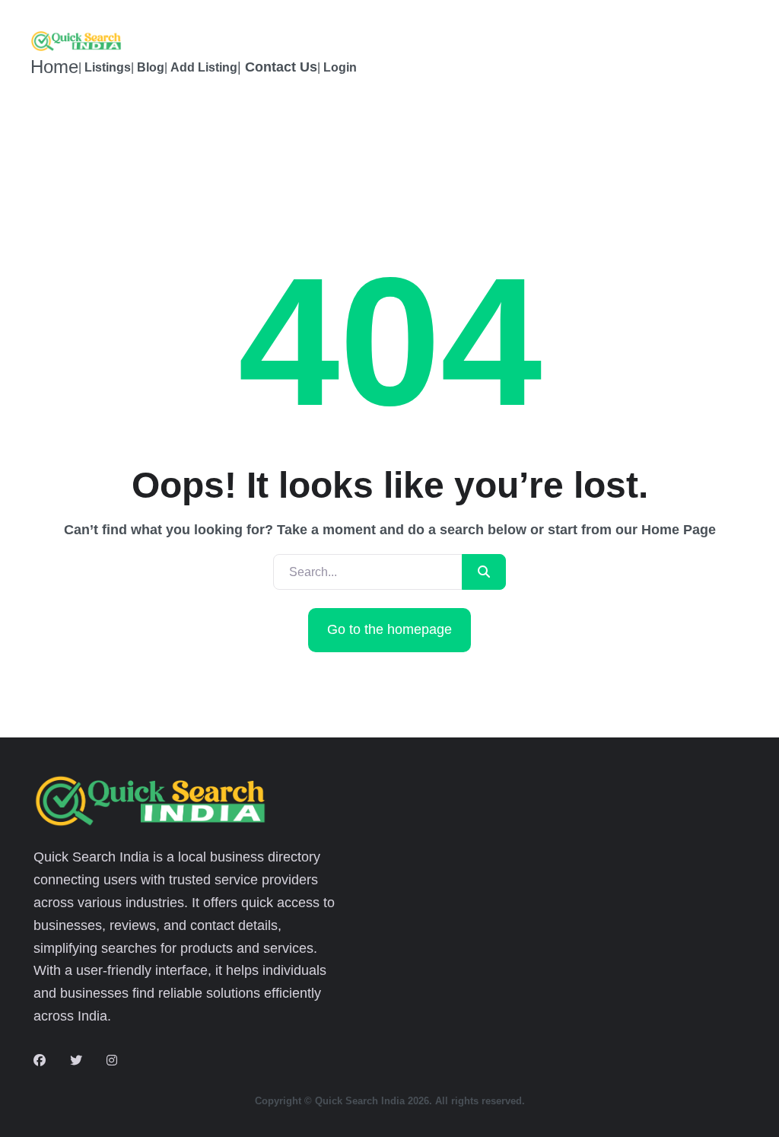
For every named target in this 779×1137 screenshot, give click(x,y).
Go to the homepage (389, 629)
